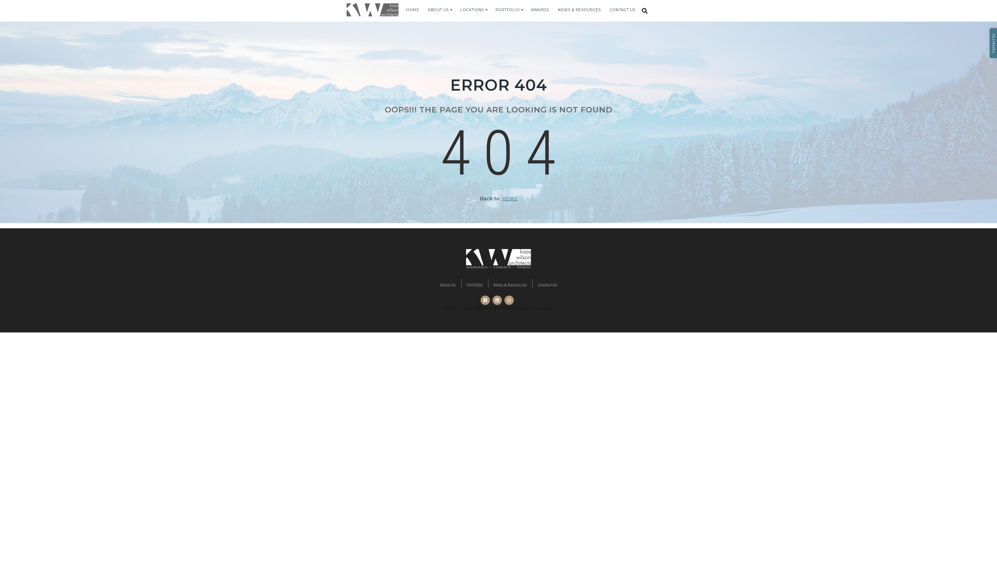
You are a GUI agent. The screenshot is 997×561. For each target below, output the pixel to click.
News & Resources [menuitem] (510, 284)
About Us (438, 10)
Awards (540, 10)
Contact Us (622, 10)
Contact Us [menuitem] (547, 284)
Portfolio (507, 10)
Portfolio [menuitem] (475, 284)
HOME (509, 198)
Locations (472, 10)
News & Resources (579, 10)
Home (412, 10)
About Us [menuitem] (448, 284)
